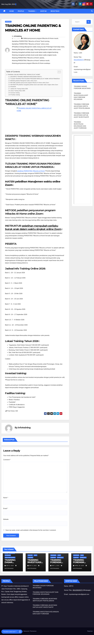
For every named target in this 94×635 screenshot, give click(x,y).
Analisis (30, 555)
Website (6, 519)
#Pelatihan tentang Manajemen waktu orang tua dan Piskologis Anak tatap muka (38, 47)
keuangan (7, 555)
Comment (6, 459)
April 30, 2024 (79, 565)
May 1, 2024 (56, 565)
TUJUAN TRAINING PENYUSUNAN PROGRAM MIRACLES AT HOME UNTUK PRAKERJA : (35, 78)
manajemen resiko (10, 557)
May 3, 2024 (33, 565)
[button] (92, 11)
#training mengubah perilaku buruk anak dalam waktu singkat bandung (35, 52)
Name (5, 497)
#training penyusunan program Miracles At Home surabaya (31, 63)
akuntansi (53, 555)
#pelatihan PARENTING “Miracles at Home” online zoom (30, 44)
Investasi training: (15, 92)
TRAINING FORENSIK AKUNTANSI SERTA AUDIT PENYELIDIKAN (82, 106)
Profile (21, 11)
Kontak (43, 11)
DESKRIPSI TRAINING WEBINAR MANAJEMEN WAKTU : (26, 76)
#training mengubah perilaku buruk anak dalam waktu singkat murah (34, 55)
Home (11, 11)
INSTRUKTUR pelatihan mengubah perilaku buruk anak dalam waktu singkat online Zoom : (34, 84)
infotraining (18, 36)
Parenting (8, 21)
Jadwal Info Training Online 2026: (19, 88)
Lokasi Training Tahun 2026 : (18, 90)
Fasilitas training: (15, 94)
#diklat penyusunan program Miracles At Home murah (40, 38)
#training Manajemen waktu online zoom (47, 49)
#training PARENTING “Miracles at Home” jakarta (28, 58)
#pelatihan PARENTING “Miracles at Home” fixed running (30, 41)
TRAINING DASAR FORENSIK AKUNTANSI (11, 563)
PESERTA (13, 86)
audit (35, 555)
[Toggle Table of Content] (58, 71)
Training (32, 11)
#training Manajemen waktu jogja (23, 49)
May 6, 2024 (10, 565)
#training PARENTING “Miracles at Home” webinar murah (30, 60)
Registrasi (55, 11)
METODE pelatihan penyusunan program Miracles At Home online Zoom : (30, 82)
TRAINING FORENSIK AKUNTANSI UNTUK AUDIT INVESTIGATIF (81, 115)
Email (5, 508)
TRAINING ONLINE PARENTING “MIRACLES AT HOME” (23, 74)
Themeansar (33, 631)
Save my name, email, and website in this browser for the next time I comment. (31, 530)
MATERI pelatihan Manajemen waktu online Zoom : (24, 80)
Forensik (30, 557)
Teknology (60, 557)
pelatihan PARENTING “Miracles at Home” (31, 171)
